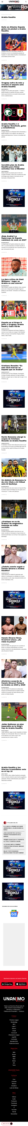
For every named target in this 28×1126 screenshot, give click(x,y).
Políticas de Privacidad (10, 1011)
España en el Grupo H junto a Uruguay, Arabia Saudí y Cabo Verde (12, 324)
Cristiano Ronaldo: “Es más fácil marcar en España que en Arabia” (12, 367)
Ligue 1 (14, 1026)
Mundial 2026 (14, 1041)
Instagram (14, 1105)
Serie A (14, 1028)
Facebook (14, 1103)
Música (14, 1083)
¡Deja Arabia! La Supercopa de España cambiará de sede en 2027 (13, 238)
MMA (14, 1056)
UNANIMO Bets (14, 1070)
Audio (14, 1099)
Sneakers (14, 1086)
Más (14, 1093)
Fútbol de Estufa (14, 1043)
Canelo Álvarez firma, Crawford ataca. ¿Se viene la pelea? (11, 640)
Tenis (14, 1065)
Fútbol (14, 1016)
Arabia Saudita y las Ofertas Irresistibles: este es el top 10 (13, 769)
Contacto (21, 1011)
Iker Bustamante (4, 730)
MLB (14, 1058)
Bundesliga (14, 1022)
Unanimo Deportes (5, 130)
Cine (14, 1079)
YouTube (14, 1109)
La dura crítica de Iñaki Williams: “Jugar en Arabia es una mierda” (12, 281)
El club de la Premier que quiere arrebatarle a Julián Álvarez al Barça (13, 828)
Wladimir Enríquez (5, 242)
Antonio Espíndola (5, 644)
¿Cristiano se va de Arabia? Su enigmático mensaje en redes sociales (12, 524)
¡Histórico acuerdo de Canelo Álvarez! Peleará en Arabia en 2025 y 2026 (13, 683)
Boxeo (14, 1054)
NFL (14, 1063)
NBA (14, 1052)
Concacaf (14, 1033)
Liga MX (14, 1037)
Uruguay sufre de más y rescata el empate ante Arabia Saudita (12, 85)
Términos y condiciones (13, 1009)
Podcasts (14, 1101)
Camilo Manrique (4, 171)
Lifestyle (14, 1081)
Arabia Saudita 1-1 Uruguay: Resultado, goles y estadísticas (13, 126)
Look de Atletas (14, 1088)
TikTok (14, 1111)
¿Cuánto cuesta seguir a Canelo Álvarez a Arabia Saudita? (12, 568)
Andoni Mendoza (4, 89)
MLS (14, 1024)
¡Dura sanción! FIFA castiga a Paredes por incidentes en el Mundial (12, 834)
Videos (14, 1097)
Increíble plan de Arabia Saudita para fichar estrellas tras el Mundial (12, 167)
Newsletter (14, 1114)
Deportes (14, 1048)
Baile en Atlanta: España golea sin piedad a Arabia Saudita (13, 29)
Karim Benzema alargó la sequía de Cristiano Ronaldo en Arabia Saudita (13, 439)
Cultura (14, 1075)
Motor (14, 1061)
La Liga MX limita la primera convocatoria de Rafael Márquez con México (14, 846)
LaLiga (14, 1030)
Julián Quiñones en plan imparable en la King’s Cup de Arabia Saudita (12, 726)
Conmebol (14, 1039)
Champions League (14, 1035)
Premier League (14, 1020)
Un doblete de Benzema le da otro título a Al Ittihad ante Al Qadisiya (13, 482)
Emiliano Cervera (5, 33)
